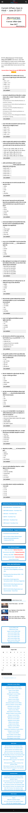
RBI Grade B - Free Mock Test (11, 523)
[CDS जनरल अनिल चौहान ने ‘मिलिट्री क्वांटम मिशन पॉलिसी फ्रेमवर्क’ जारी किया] (4, 618)
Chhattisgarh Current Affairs (13, 694)
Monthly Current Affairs (13, 641)
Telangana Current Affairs (14, 731)
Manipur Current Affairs (13, 715)
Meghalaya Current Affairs (14, 717)
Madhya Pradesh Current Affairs (13, 713)
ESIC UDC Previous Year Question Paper (13, 788)
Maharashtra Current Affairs (13, 711)
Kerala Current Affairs (14, 709)
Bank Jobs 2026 (14, 549)
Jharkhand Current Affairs (14, 706)
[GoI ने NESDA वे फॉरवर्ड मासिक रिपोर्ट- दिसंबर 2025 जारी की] (4, 612)
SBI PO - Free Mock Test (10, 516)
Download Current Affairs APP (11, 533)
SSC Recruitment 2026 (13, 557)
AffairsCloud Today (13, 629)
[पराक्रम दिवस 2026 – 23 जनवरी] (4, 605)
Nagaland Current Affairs (14, 720)
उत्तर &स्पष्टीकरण (6, 90)
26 (10, 665)
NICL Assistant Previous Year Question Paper (13, 784)
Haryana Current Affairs (13, 701)
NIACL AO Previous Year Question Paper (13, 789)
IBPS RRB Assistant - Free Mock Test (13, 510)
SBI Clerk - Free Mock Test (10, 513)
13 (14, 660)
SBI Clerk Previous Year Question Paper (13, 747)
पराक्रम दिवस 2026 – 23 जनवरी (16, 603)
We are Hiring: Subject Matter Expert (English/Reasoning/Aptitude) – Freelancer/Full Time (13, 538)
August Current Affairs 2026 (13, 631)
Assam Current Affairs (13, 690)
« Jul (2, 670)
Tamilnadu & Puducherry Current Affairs (13, 729)
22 (21, 662)
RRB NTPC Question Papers (13, 799)
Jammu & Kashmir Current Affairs (14, 704)
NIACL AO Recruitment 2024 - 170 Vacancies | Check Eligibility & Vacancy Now (13, 569)
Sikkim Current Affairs (13, 727)
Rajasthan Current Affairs (14, 725)
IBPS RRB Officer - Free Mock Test (12, 507)
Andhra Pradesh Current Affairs (13, 687)
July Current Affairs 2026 (13, 633)
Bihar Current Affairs (14, 692)
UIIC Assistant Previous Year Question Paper (13, 781)
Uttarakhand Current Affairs (13, 736)
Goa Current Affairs (13, 697)
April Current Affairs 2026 (14, 638)
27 (14, 665)
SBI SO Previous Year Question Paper (13, 749)
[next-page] (4, 623)
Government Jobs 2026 (13, 552)
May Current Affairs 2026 (14, 636)
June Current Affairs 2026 (14, 634)
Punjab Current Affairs (13, 724)
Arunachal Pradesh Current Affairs (14, 688)
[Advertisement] (14, 43)
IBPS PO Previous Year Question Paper (14, 751)
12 (10, 660)
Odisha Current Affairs (13, 722)
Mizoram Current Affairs (13, 718)
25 (7, 665)
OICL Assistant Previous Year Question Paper (13, 786)
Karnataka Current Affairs (14, 708)
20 (14, 662)
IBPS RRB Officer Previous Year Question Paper (14, 754)
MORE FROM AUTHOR (17, 600)
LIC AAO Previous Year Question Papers (13, 776)
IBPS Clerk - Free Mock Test (10, 520)
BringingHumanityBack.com (10, 677)
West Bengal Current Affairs (13, 738)
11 (7, 660)
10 (3, 660)
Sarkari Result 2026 (14, 559)
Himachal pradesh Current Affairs (14, 702)
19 (10, 662)
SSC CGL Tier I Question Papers (13, 803)
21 (17, 662)
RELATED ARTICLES (6, 600)
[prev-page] (2, 623)
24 (3, 665)
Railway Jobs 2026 (13, 554)
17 (3, 662)
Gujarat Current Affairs (13, 699)
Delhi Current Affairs (13, 695)
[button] (2, 2)
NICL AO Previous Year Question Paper (14, 782)
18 (7, 662)
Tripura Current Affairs (13, 732)
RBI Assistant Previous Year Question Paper (13, 766)
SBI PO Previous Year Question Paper (13, 746)
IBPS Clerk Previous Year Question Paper (13, 753)
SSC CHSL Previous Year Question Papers (13, 801)
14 (17, 660)
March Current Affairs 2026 (13, 640)
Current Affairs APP (13, 627)
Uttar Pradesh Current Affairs (14, 734)
